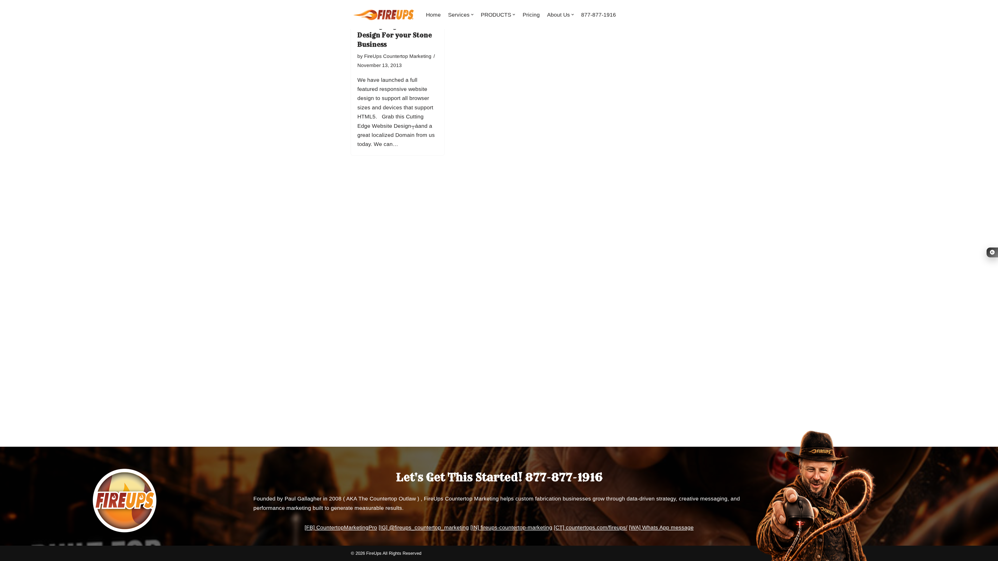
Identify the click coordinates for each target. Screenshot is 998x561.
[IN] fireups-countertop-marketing (511, 527)
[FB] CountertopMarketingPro (341, 527)
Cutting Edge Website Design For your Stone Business (394, 35)
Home (433, 15)
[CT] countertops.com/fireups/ (590, 527)
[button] (472, 14)
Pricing (531, 15)
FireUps (374, 553)
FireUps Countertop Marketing (397, 56)
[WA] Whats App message (661, 527)
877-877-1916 (598, 15)
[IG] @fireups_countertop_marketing (424, 527)
